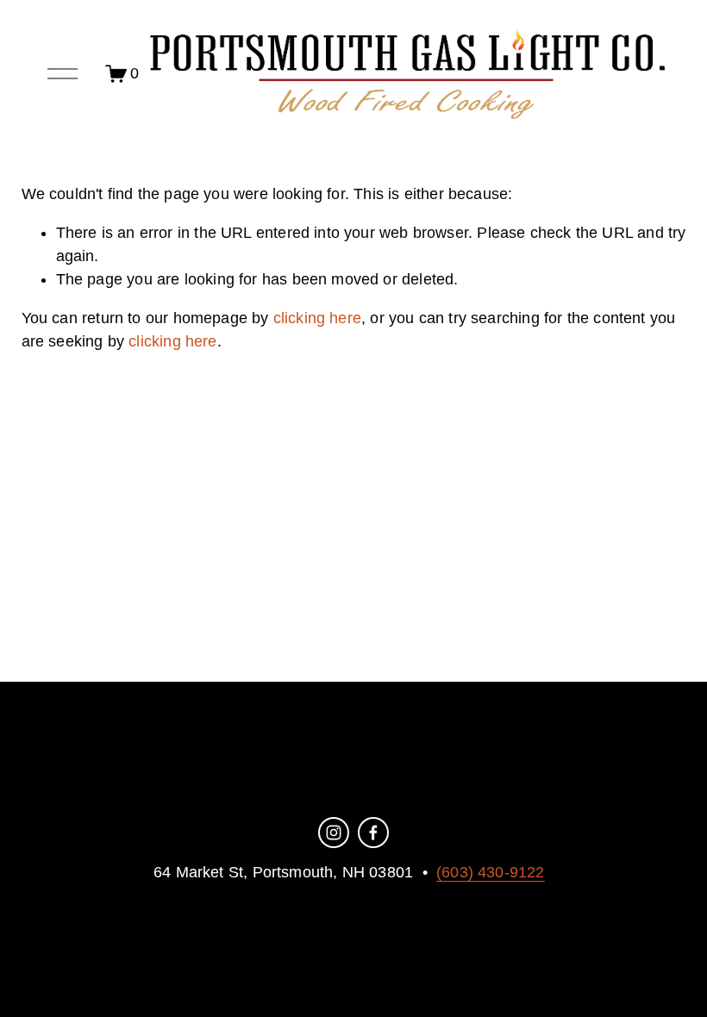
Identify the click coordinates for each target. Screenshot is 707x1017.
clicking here (317, 318)
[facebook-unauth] (373, 832)
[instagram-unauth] (333, 832)
